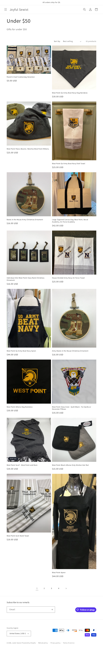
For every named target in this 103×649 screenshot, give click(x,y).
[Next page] (66, 588)
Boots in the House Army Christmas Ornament (25, 220)
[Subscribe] (52, 609)
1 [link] (37, 588)
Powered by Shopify (29, 643)
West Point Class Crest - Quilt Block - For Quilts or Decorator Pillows (71, 408)
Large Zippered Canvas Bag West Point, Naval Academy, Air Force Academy (70, 221)
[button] (6, 9)
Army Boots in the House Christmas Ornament (70, 351)
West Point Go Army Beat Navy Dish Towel (68, 164)
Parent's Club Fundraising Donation (21, 77)
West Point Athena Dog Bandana (19, 407)
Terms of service (68, 643)
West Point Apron (59, 572)
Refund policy (43, 643)
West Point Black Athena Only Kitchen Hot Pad (70, 465)
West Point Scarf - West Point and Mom (22, 465)
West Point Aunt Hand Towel (18, 536)
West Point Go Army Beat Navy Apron (21, 351)
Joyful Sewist (17, 643)
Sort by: (57, 41)
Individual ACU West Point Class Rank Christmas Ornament (25, 279)
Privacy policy (55, 643)
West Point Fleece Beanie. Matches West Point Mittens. (28, 149)
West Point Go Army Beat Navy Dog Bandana (70, 93)
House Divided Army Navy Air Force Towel (68, 278)
